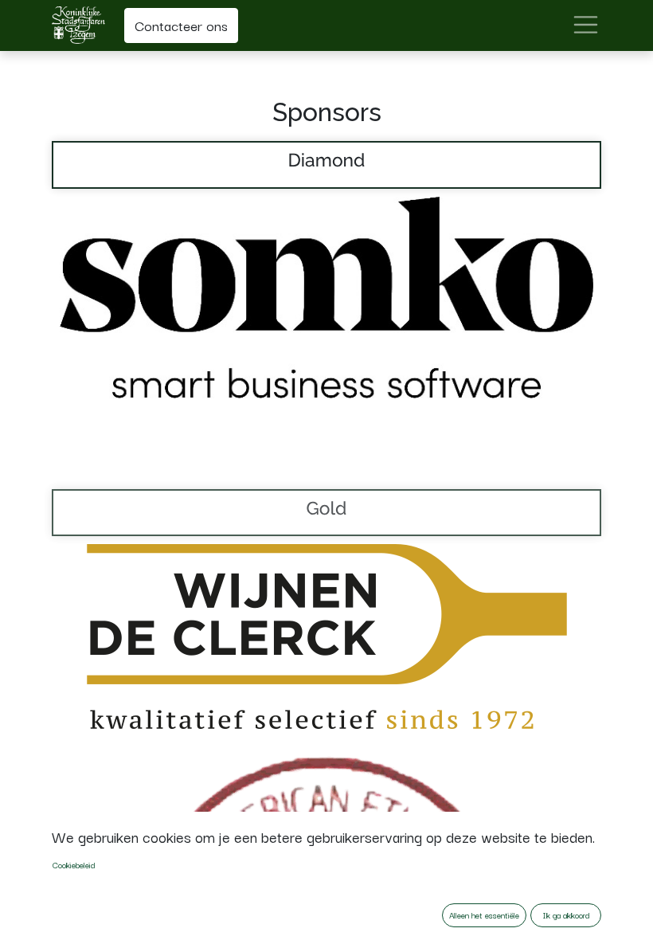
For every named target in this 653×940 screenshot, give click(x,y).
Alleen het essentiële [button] (484, 915)
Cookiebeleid (74, 864)
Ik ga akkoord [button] (566, 915)
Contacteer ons (181, 25)
